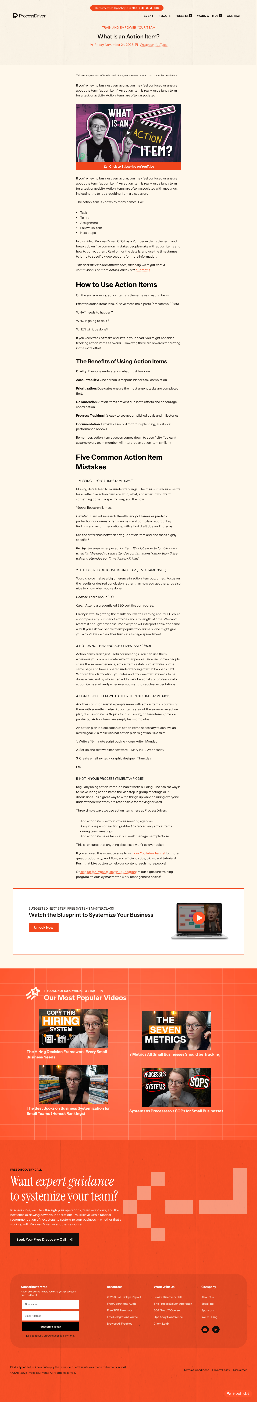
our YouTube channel (149, 853)
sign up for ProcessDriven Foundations (108, 872)
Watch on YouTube (153, 45)
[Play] (128, 133)
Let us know (34, 1367)
